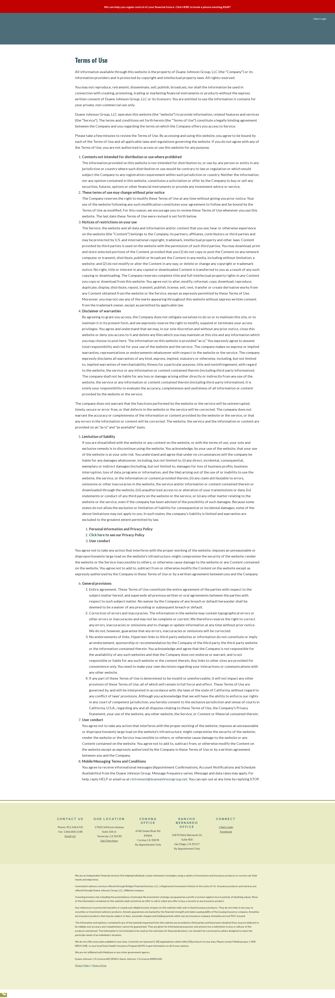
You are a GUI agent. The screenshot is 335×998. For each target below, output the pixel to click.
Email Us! (70, 836)
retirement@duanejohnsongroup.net (158, 779)
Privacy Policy (82, 965)
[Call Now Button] (3, 995)
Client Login (226, 827)
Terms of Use (99, 965)
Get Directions (109, 840)
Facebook (226, 831)
